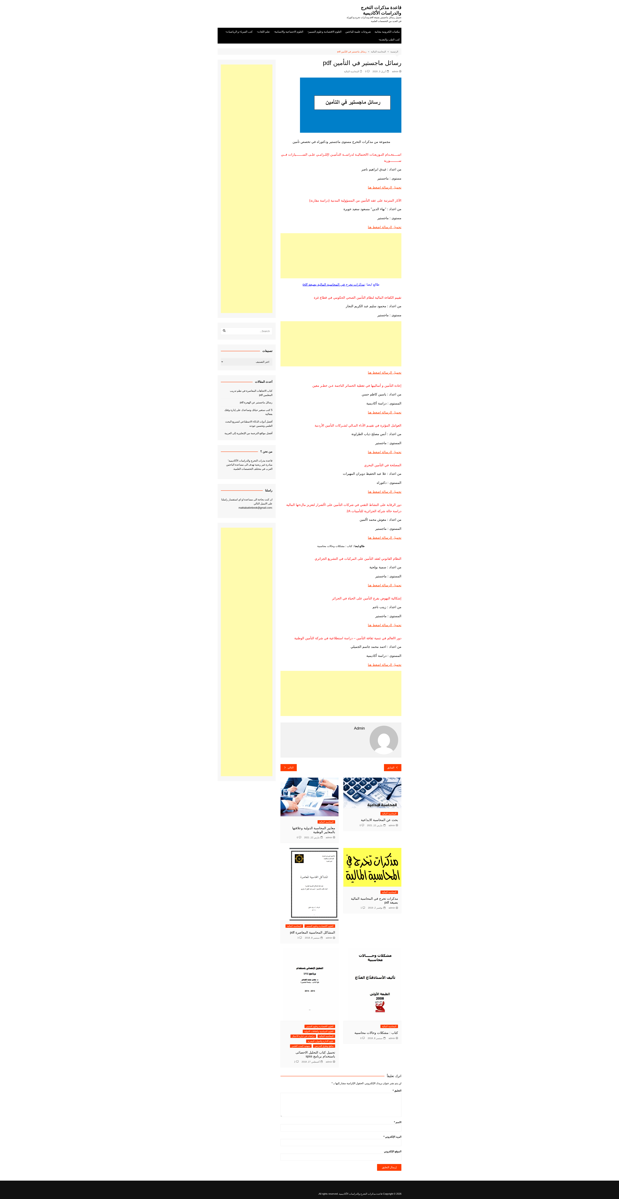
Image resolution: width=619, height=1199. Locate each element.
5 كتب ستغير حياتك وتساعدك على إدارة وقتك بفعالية (248, 412)
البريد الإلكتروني (392, 1136)
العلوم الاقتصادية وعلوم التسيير (324, 31)
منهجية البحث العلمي (301, 1046)
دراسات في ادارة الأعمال (303, 1036)
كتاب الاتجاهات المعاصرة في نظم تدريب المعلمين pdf (251, 392)
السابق (390, 767)
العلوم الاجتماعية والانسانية (289, 31)
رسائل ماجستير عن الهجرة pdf (256, 402)
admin (395, 71)
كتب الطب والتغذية (389, 39)
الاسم (397, 1122)
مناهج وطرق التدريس (324, 1046)
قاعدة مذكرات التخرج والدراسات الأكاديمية (381, 10)
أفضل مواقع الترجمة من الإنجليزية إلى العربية (248, 433)
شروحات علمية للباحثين (358, 31)
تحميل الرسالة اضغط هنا (384, 187)
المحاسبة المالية (351, 71)
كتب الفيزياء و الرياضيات (239, 31)
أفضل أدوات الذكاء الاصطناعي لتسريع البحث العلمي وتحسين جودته (248, 423)
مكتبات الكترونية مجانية (387, 31)
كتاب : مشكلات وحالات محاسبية (376, 1033)
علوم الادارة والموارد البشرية (321, 1041)
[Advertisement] (340, 255)
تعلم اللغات (264, 31)
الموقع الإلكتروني (392, 1151)
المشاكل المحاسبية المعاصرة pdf (312, 932)
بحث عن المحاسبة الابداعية (379, 820)
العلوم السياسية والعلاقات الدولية (319, 1031)
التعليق (397, 1090)
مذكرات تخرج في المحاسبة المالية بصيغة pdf (334, 284)
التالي (291, 767)
